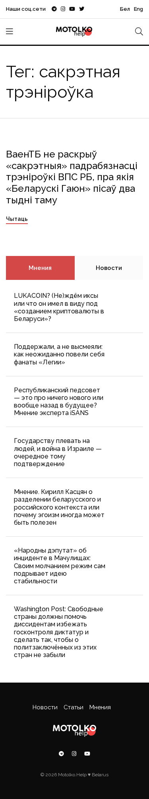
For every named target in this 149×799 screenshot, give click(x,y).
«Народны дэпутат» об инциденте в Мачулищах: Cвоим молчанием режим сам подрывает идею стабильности (59, 566)
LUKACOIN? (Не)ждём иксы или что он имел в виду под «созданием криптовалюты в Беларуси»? (59, 307)
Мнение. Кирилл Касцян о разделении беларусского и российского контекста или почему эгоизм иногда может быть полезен (59, 507)
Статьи (73, 707)
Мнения (40, 268)
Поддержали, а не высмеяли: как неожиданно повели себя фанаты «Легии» (59, 354)
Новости (109, 268)
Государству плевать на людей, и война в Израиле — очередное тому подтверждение (58, 452)
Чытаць (17, 219)
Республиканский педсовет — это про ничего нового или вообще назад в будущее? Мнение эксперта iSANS (58, 401)
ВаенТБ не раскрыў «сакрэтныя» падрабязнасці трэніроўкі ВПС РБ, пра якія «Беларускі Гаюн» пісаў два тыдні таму (71, 177)
